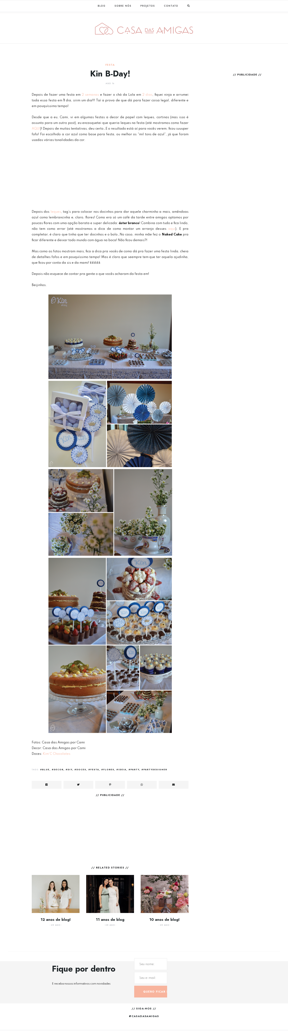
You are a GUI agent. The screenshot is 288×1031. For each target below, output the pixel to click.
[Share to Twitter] (78, 785)
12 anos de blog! (56, 919)
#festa (93, 769)
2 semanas (90, 94)
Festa (110, 64)
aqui (171, 229)
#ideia (121, 769)
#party (134, 769)
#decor (57, 769)
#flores (107, 769)
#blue (45, 769)
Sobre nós (123, 6)
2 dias (147, 94)
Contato (171, 6)
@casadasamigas (144, 1016)
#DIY (69, 769)
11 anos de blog (110, 919)
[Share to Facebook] (47, 785)
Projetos (147, 6)
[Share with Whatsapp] (142, 785)
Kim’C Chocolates (56, 754)
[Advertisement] (110, 175)
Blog (102, 6)
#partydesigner (154, 769)
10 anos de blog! (164, 919)
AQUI (36, 128)
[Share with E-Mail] (173, 785)
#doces (80, 769)
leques (56, 211)
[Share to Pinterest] (110, 785)
